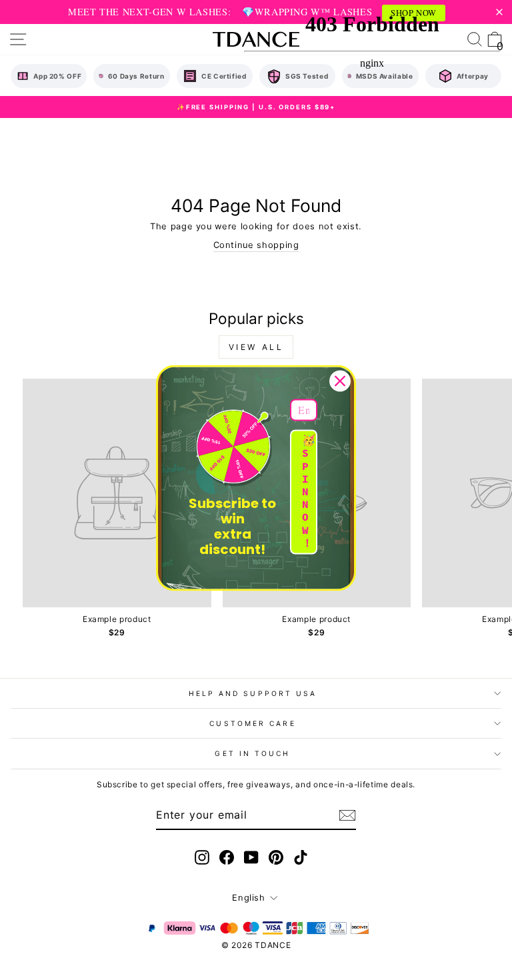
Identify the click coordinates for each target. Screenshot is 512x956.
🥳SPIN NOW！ (308, 492)
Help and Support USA (253, 693)
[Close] (340, 381)
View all (256, 347)
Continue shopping (256, 245)
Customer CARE (252, 723)
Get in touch (252, 753)
